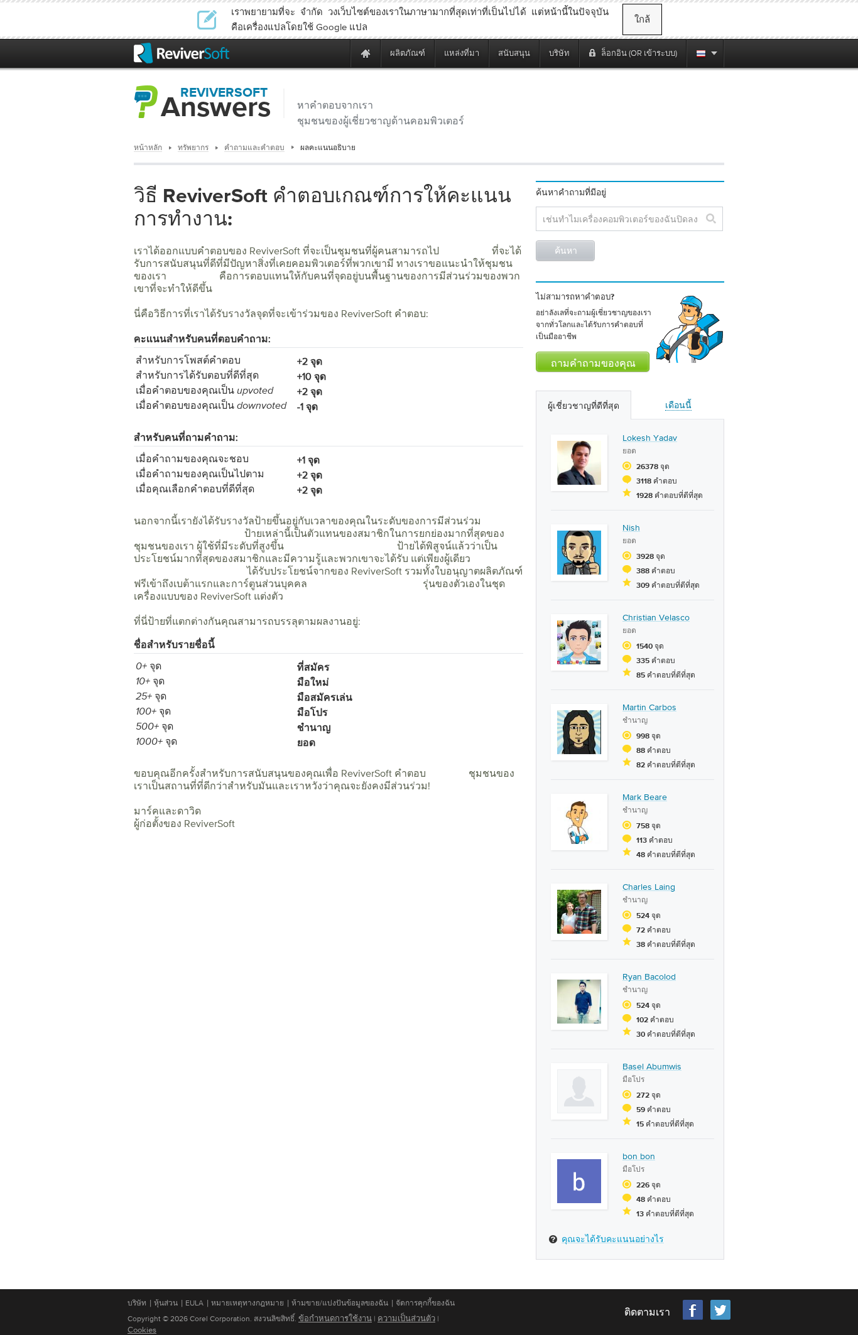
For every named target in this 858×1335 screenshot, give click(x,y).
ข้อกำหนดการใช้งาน (335, 1318)
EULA (194, 1303)
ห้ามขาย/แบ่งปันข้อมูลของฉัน (339, 1303)
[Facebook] (693, 1318)
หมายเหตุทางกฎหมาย (247, 1303)
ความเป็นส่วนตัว (406, 1318)
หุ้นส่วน (166, 1303)
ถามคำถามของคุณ (593, 364)
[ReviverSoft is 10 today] (337, 53)
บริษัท (137, 1303)
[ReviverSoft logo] (181, 53)
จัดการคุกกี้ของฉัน (425, 1303)
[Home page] (365, 53)
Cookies (142, 1329)
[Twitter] (720, 1318)
